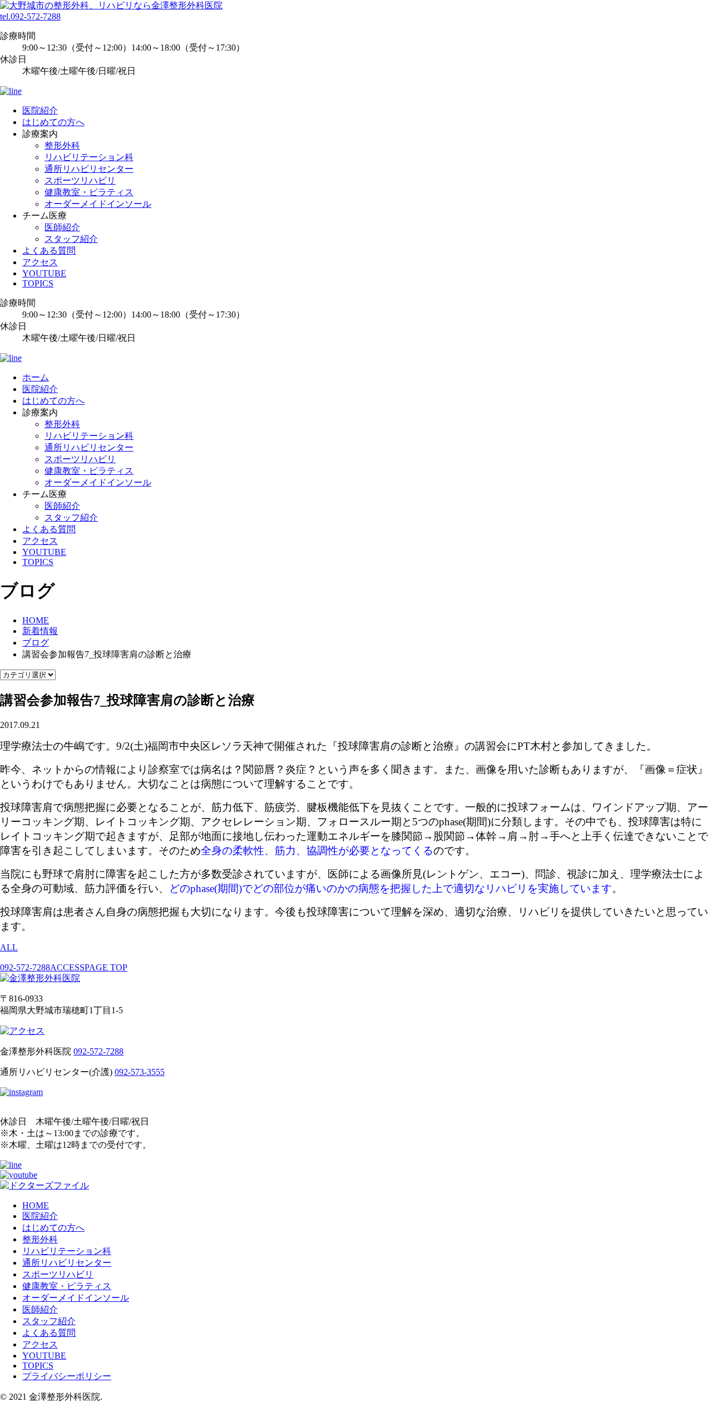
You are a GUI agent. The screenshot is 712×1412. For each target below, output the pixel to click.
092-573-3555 (140, 1072)
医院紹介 (40, 110)
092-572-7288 (25, 967)
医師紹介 (62, 227)
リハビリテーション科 (89, 157)
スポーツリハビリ (80, 180)
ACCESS (67, 967)
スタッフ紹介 (71, 239)
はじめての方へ (53, 122)
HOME (35, 1205)
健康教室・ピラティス (89, 192)
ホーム (35, 377)
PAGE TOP (106, 967)
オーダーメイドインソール (97, 204)
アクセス (40, 262)
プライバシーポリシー (66, 1376)
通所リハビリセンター (89, 169)
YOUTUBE (44, 273)
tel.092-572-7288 (30, 16)
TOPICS (37, 283)
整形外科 (62, 145)
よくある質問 (49, 250)
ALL (9, 947)
